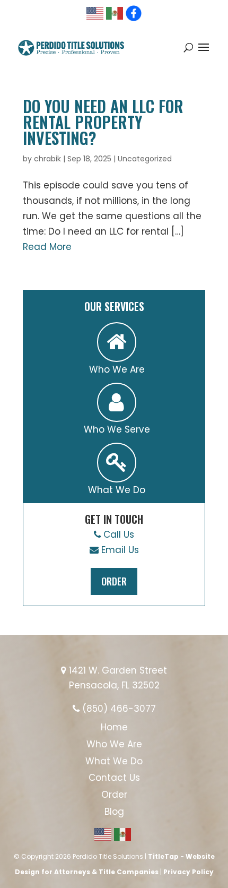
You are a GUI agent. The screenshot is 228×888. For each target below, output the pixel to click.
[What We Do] (116, 462)
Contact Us (114, 777)
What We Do (114, 761)
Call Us (117, 534)
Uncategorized (145, 158)
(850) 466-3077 (118, 708)
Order (114, 581)
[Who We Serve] (116, 403)
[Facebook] (134, 13)
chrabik (47, 158)
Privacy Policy (188, 871)
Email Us (119, 550)
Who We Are (114, 744)
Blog (114, 811)
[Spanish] (115, 12)
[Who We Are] (116, 342)
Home (114, 727)
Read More (47, 246)
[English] (95, 12)
